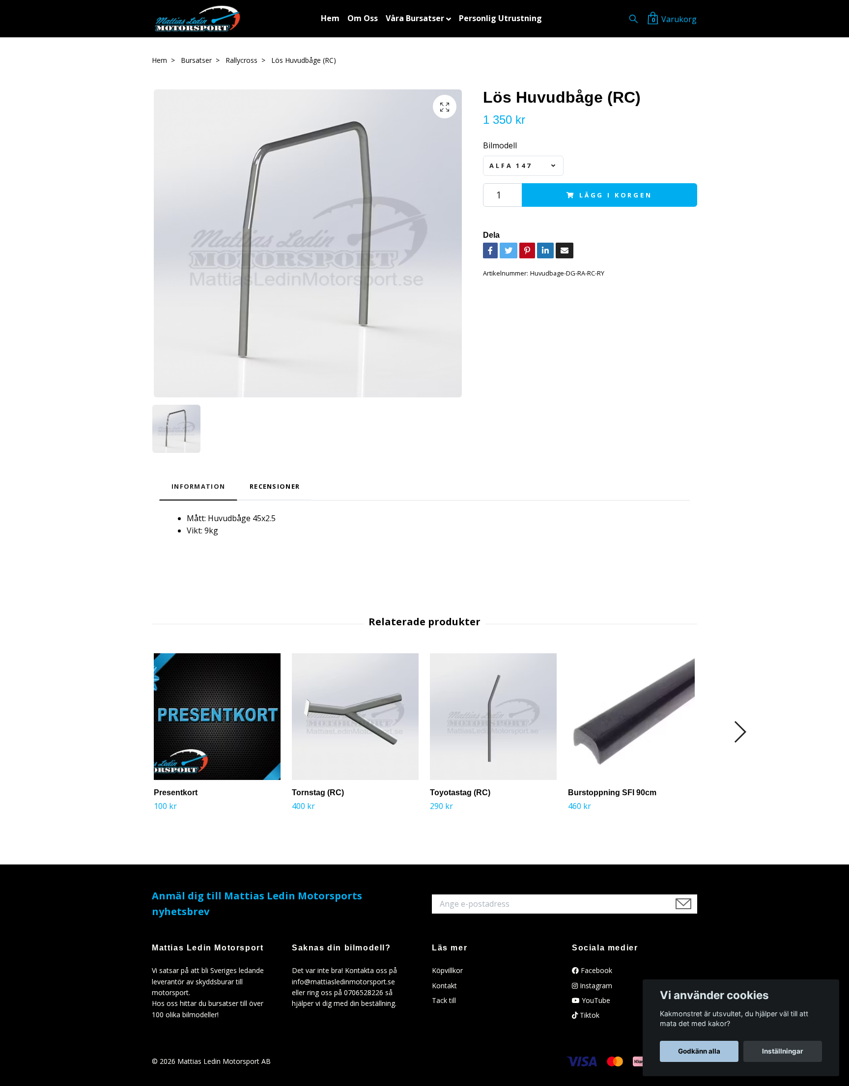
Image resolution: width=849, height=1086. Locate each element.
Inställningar (782, 1051)
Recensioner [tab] (275, 486)
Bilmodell (500, 145)
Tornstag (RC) (318, 792)
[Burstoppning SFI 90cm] (631, 716)
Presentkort (176, 792)
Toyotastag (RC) (460, 792)
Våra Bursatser (415, 18)
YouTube (595, 1000)
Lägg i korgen (615, 195)
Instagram (595, 985)
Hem (330, 18)
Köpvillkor (447, 970)
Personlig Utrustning (500, 18)
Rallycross (241, 60)
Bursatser (196, 60)
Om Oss (362, 18)
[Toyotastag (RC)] (493, 716)
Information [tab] (198, 486)
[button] (739, 732)
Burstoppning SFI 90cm (612, 792)
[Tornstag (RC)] (355, 716)
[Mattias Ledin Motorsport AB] (197, 18)
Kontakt (444, 985)
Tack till (444, 1000)
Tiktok (588, 1015)
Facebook (595, 970)
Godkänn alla (699, 1051)
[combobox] (523, 166)
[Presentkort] (217, 716)
